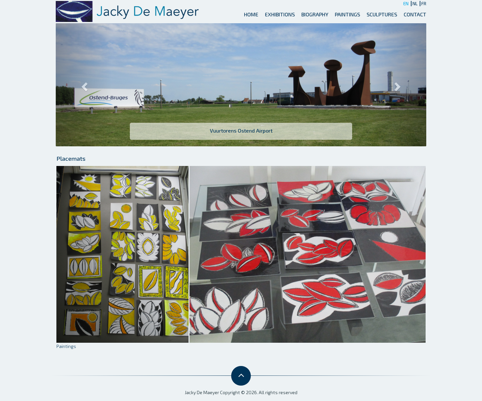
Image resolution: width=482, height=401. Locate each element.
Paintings (347, 14)
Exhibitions (280, 14)
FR (423, 3)
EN (406, 3)
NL (414, 3)
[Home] (129, 10)
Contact (415, 14)
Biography (314, 14)
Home (251, 14)
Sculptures (382, 14)
